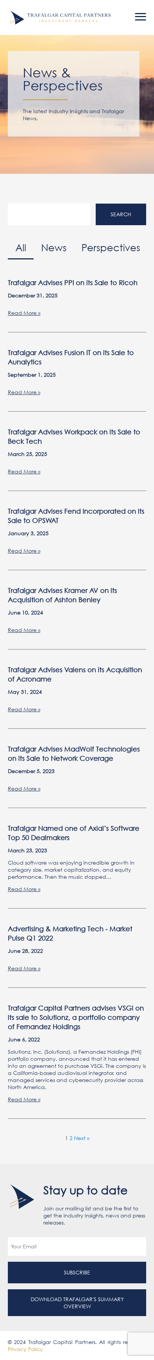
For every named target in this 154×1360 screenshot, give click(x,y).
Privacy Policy (25, 1349)
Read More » (24, 312)
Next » (81, 1138)
